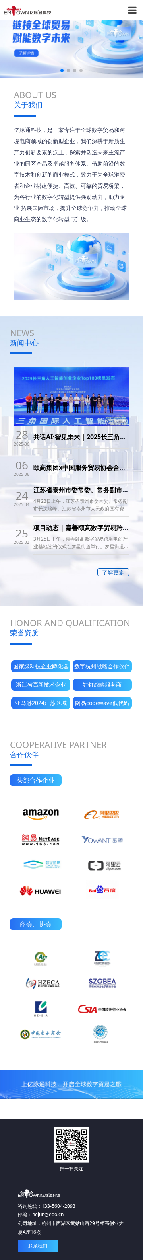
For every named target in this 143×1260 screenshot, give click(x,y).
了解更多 (113, 572)
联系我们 (37, 1245)
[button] (62, 70)
